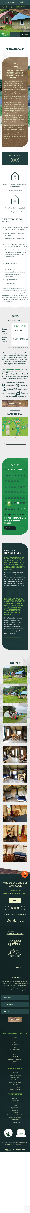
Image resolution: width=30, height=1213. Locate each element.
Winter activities (15, 1094)
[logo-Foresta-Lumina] (15, 913)
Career (2, 6)
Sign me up (15, 1019)
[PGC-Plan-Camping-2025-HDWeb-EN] (15, 418)
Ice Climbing (15, 1112)
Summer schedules (15, 1089)
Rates (15, 1037)
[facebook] (7, 908)
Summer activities (15, 1068)
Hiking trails (15, 1072)
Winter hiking (15, 1098)
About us (15, 1054)
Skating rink (15, 1110)
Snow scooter (15, 1103)
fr (27, 7)
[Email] (17, 160)
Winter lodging (15, 1119)
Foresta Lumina (15, 1080)
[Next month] (24, 470)
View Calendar (10, 527)
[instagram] (12, 908)
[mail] (23, 908)
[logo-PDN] (15, 919)
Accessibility (15, 1056)
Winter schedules (15, 1122)
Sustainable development (15, 1059)
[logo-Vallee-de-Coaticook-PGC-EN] (15, 949)
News (15, 1052)
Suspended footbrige (15, 1075)
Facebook (15, 7)
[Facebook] (12, 160)
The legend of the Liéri (15, 1107)
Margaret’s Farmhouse (15, 1082)
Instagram (18, 7)
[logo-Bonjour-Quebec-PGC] (15, 939)
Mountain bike (15, 1077)
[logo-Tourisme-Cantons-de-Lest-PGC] (15, 929)
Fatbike (15, 1105)
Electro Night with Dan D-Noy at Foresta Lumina (15, 520)
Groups (15, 1042)
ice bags (17, 370)
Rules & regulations (15, 410)
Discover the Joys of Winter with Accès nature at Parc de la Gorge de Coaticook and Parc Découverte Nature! (14, 563)
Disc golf (15, 1084)
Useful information (15, 1045)
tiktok (21, 7)
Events (15, 1040)
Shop (15, 1047)
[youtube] (17, 908)
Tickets (11, 7)
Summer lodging (15, 1087)
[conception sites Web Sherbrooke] (19, 1149)
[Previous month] (6, 470)
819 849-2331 (19, 893)
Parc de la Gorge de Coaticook (15, 1033)
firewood (9, 370)
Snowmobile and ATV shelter (15, 1115)
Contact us (24, 7)
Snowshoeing (15, 1100)
